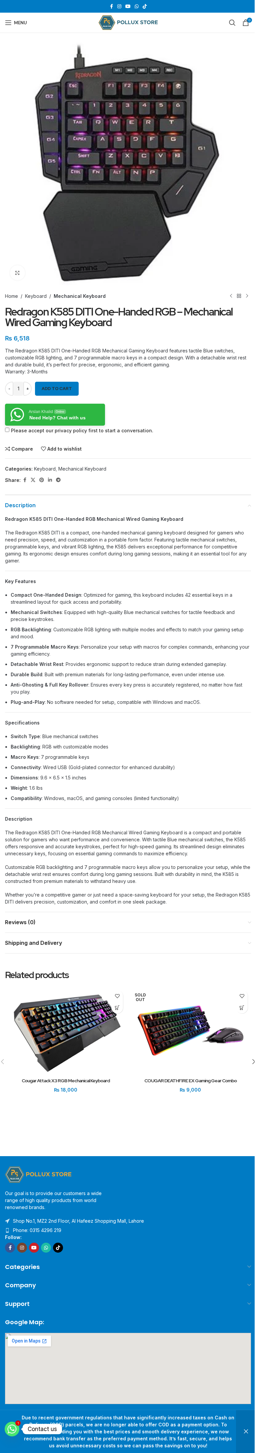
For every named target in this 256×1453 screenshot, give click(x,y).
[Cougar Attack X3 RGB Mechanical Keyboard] (65, 1030)
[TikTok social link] (145, 6)
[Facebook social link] (111, 6)
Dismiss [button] (246, 1431)
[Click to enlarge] (17, 272)
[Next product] (247, 296)
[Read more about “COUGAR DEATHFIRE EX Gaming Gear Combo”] (242, 1007)
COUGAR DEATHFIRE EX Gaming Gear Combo (190, 1081)
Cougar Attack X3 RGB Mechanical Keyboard (66, 1081)
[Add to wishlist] (117, 996)
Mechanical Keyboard (80, 296)
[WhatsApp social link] (137, 6)
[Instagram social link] (119, 6)
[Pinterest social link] (41, 480)
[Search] (232, 22)
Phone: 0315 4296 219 (37, 1230)
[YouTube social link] (128, 6)
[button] (117, 1007)
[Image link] (38, 1174)
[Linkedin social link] (50, 480)
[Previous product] (231, 296)
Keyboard (36, 296)
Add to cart (57, 388)
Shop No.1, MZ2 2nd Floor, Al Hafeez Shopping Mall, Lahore (78, 1221)
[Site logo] (128, 22)
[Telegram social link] (58, 480)
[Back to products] (239, 296)
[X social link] (33, 480)
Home (11, 296)
